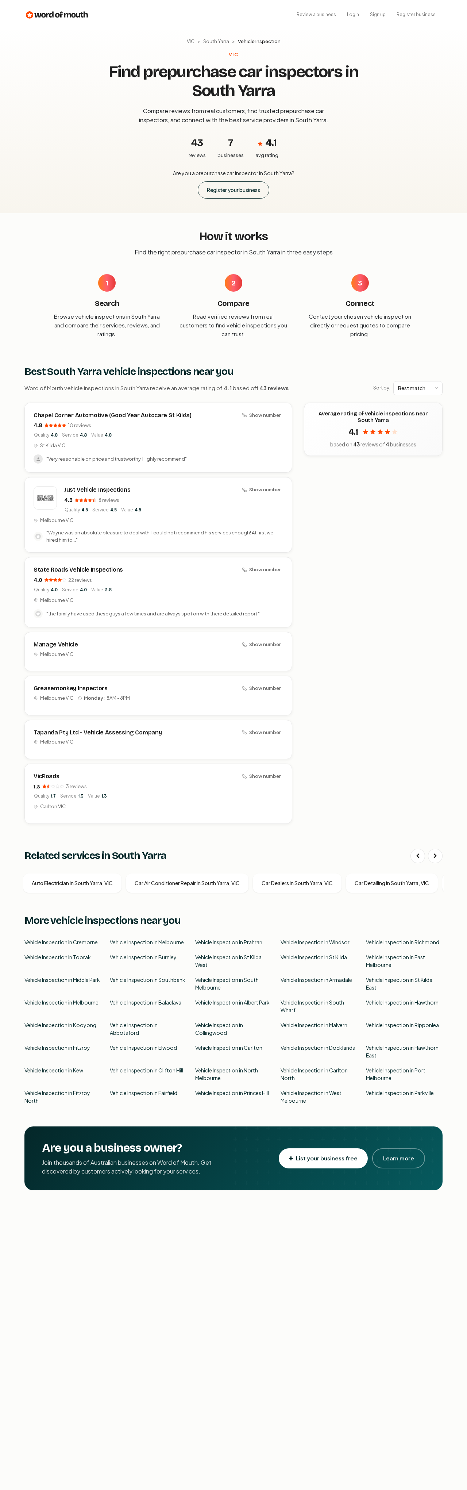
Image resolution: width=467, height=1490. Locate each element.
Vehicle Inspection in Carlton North (314, 1074)
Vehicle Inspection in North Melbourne (226, 1074)
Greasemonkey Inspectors (71, 688)
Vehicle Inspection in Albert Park (232, 1002)
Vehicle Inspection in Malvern (314, 1025)
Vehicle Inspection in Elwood (143, 1047)
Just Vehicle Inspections (97, 489)
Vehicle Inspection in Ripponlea (402, 1025)
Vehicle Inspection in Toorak (57, 957)
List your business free (327, 1158)
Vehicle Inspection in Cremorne (61, 942)
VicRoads (46, 776)
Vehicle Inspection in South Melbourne (227, 983)
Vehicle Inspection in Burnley (143, 957)
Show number (265, 415)
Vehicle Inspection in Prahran (228, 942)
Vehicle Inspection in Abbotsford (134, 1029)
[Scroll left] (417, 856)
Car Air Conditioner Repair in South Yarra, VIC (187, 883)
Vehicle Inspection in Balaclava (145, 1002)
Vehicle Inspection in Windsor (315, 942)
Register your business (233, 190)
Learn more (398, 1158)
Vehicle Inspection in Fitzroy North (57, 1097)
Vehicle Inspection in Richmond (402, 942)
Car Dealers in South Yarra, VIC (297, 883)
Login (353, 14)
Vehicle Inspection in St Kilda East (399, 983)
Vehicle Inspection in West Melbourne (311, 1097)
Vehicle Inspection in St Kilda (314, 957)
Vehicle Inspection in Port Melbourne (395, 1074)
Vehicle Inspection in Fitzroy (57, 1047)
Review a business (316, 14)
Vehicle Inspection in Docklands (318, 1047)
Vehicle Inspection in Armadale (316, 979)
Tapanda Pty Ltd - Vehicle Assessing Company (98, 732)
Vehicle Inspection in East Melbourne (395, 961)
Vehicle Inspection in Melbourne (147, 942)
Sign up (378, 14)
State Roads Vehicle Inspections (78, 569)
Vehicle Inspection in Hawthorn (402, 1002)
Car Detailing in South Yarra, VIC (392, 883)
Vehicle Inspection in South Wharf (312, 1006)
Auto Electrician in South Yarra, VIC (72, 883)
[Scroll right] (435, 856)
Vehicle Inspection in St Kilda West (228, 961)
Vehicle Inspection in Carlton (228, 1047)
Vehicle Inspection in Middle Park (62, 979)
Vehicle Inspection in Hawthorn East (402, 1051)
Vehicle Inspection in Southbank (147, 979)
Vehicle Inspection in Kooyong (60, 1025)
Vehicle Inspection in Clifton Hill (146, 1070)
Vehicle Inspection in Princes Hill (232, 1093)
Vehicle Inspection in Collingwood (219, 1029)
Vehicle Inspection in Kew (53, 1070)
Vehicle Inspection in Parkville (400, 1093)
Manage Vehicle (56, 644)
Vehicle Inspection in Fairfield (143, 1093)
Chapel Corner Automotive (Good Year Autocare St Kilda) (113, 415)
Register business (416, 14)
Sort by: (381, 388)
